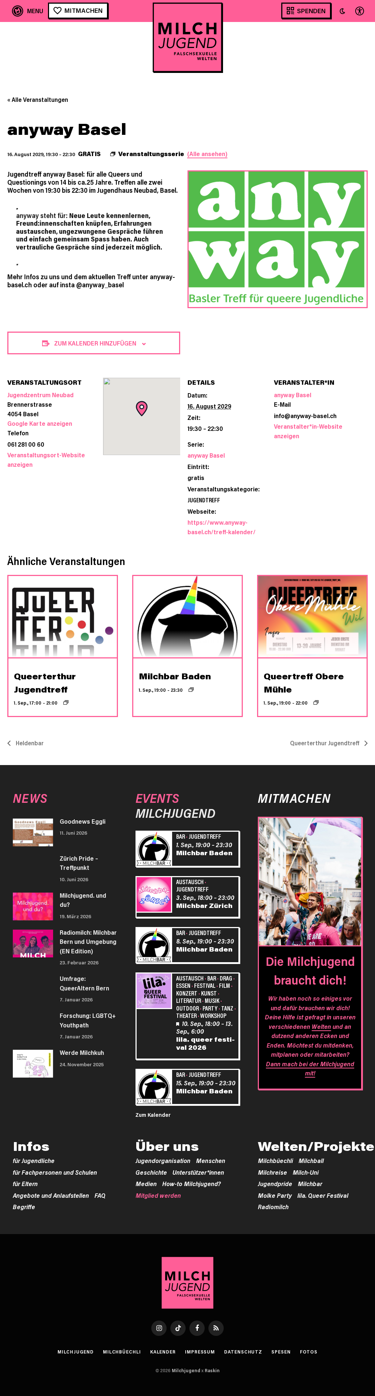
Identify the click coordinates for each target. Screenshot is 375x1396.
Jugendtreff (204, 500)
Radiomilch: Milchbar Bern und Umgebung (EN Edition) (88, 941)
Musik (212, 1000)
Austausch (190, 882)
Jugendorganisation (162, 1160)
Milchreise (272, 1172)
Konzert (186, 993)
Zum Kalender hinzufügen (95, 343)
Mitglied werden (158, 1195)
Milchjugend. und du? (83, 900)
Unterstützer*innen (198, 1172)
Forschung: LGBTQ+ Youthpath (88, 1020)
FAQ (99, 1195)
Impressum (200, 1352)
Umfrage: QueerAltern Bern (84, 983)
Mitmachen (83, 10)
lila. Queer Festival (322, 1195)
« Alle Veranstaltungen (37, 99)
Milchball (311, 1160)
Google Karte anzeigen (39, 423)
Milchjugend (75, 1352)
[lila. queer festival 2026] (155, 992)
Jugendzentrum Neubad (40, 395)
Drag (226, 978)
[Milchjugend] (187, 37)
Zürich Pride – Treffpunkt (79, 863)
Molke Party (275, 1195)
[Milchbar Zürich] (155, 895)
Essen (183, 985)
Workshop (213, 1015)
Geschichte (151, 1172)
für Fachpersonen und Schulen (55, 1172)
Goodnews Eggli (82, 821)
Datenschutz (243, 1352)
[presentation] (62, 616)
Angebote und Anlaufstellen (51, 1195)
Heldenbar (29, 743)
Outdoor (187, 1008)
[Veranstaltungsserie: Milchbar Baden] (191, 689)
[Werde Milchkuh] (33, 1064)
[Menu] (27, 11)
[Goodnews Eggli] (33, 832)
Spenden (311, 11)
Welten (321, 1026)
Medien (146, 1183)
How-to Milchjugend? (191, 1183)
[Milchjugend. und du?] (33, 906)
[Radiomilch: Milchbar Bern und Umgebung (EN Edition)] (33, 943)
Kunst (209, 993)
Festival (204, 985)
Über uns (167, 1146)
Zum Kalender (153, 1114)
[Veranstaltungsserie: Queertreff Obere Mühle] (316, 702)
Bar (180, 836)
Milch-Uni (306, 1172)
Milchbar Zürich (204, 905)
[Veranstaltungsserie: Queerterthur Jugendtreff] (65, 702)
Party (210, 1008)
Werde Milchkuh (82, 1052)
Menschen (210, 1160)
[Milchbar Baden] (155, 850)
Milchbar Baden (175, 676)
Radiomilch (273, 1207)
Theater (186, 1015)
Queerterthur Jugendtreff (325, 743)
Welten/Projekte (316, 1146)
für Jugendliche (34, 1160)
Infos (31, 1146)
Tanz (227, 1008)
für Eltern (25, 1183)
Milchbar (310, 1183)
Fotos (309, 1352)
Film (224, 985)
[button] (342, 11)
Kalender (163, 1352)
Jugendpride (275, 1183)
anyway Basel (206, 455)
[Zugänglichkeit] (359, 11)
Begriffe (24, 1207)
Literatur (188, 1000)
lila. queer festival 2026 (205, 1043)
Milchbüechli (275, 1160)
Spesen (280, 1352)
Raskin (212, 1370)
